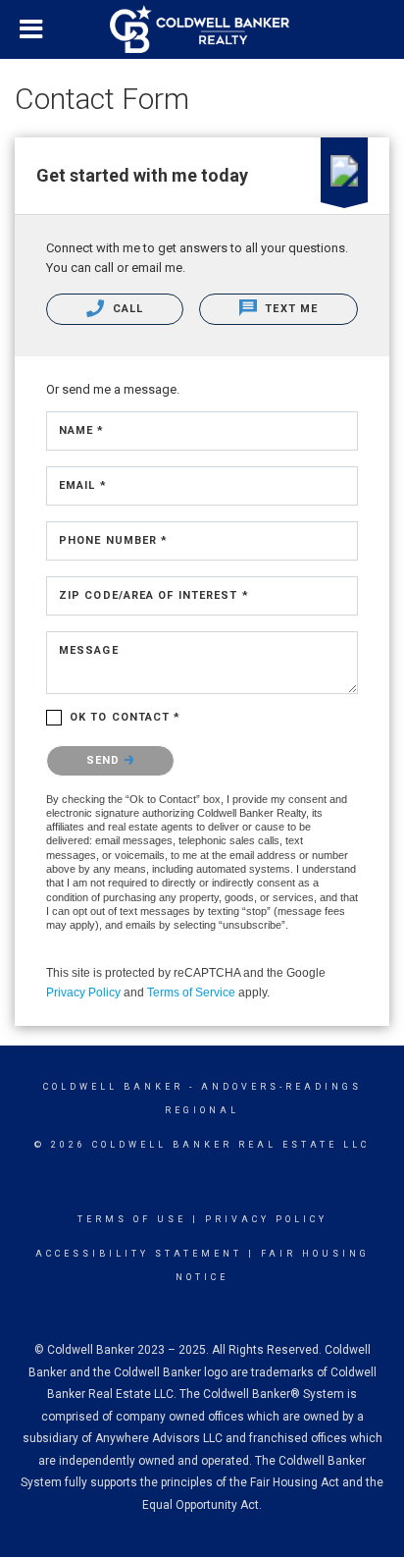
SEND (105, 760)
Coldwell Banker (113, 1087)
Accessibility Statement (138, 1254)
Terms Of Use (131, 1219)
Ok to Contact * (125, 717)
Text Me (289, 308)
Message (89, 650)
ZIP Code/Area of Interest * (154, 595)
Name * (82, 430)
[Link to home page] (202, 29)
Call (126, 308)
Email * (83, 485)
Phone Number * (113, 540)
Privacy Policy (83, 992)
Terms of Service (191, 992)
